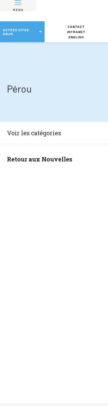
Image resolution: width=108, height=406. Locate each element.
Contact (76, 26)
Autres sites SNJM (16, 32)
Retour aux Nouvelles (39, 159)
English (76, 37)
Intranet (76, 32)
